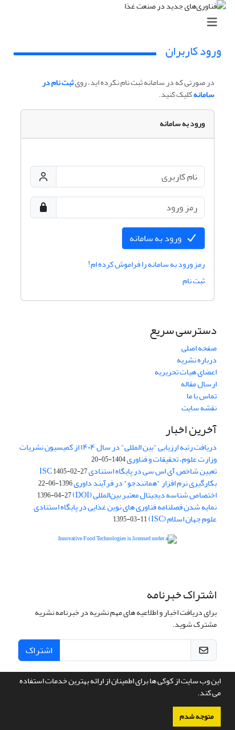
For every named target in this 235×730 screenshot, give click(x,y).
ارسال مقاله (199, 383)
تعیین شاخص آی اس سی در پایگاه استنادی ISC (128, 471)
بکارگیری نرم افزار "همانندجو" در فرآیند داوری (145, 483)
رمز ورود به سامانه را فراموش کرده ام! (146, 264)
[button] (194, 694)
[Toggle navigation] (121, 22)
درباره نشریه (197, 360)
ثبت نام (194, 280)
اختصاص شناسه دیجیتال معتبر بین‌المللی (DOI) (144, 495)
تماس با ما (202, 395)
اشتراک (39, 650)
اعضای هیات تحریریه (186, 372)
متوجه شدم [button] (197, 716)
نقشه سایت (199, 407)
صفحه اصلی (199, 348)
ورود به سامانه (155, 238)
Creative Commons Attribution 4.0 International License (117, 573)
